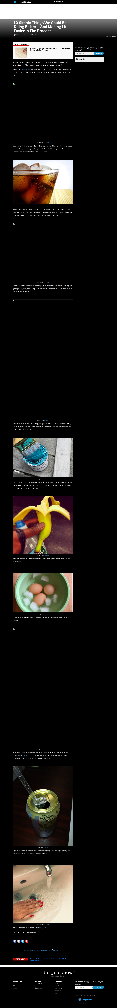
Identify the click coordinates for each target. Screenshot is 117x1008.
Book (35, 985)
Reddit (46, 847)
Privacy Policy (58, 988)
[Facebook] (91, 2)
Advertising (58, 985)
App (35, 987)
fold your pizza (27, 755)
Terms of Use (58, 990)
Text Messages (38, 988)
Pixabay (46, 206)
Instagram (114, 36)
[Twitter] (94, 2)
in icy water (43, 928)
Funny (14, 985)
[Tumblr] (100, 2)
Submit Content (59, 992)
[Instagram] (97, 2)
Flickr (46, 614)
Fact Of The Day (25, 2)
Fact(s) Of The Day (38, 984)
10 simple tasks (25, 69)
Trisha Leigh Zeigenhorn (21, 34)
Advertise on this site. (85, 1003)
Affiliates (57, 993)
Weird (14, 984)
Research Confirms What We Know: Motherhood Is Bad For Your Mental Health (49, 959)
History (15, 988)
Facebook (46, 420)
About (56, 984)
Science (15, 987)
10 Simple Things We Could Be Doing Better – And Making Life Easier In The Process (50, 49)
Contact (57, 987)
